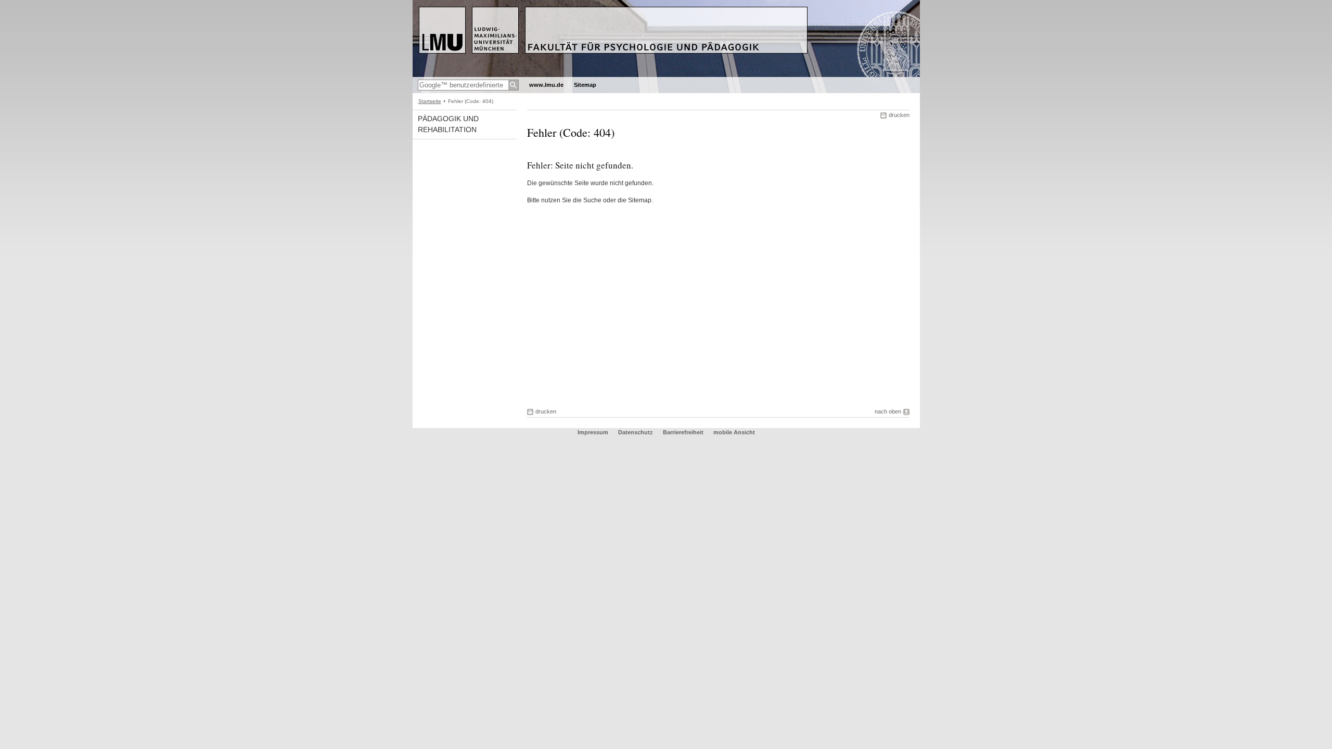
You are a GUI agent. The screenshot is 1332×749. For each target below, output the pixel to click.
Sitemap (585, 85)
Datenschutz (635, 432)
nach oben (888, 411)
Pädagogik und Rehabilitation (448, 124)
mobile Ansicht (734, 432)
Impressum (593, 432)
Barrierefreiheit (684, 432)
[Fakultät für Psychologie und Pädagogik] (666, 75)
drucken (899, 115)
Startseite (429, 101)
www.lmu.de (546, 85)
